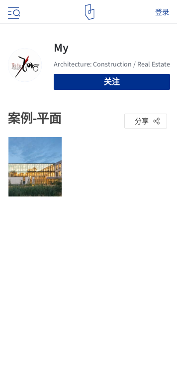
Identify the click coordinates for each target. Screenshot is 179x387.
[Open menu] (13, 12)
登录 (162, 11)
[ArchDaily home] (89, 12)
